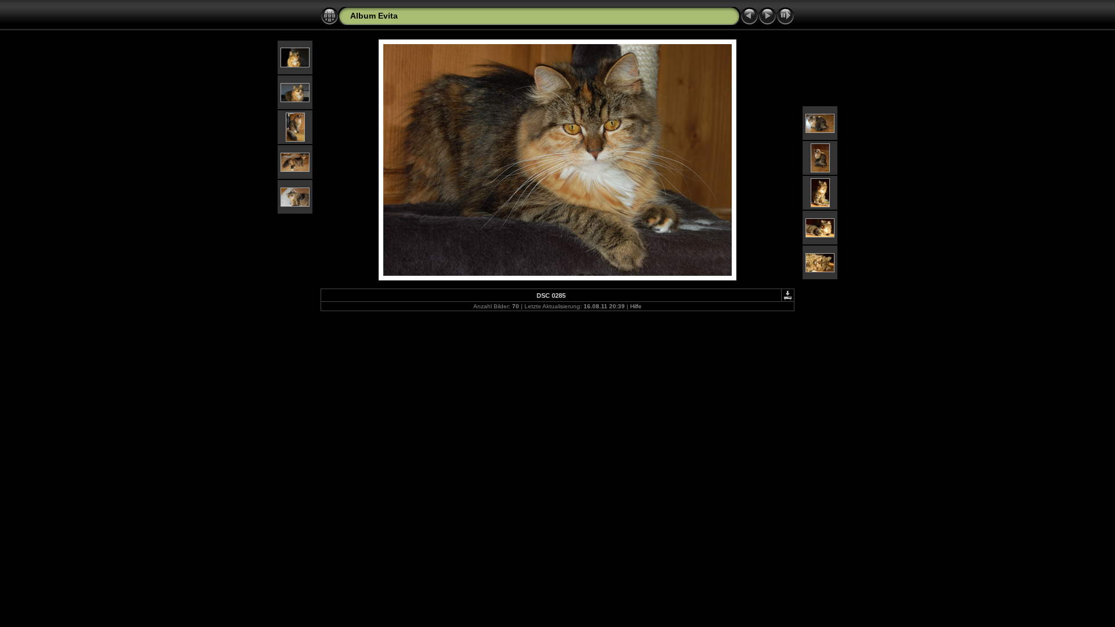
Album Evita (374, 15)
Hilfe (636, 306)
